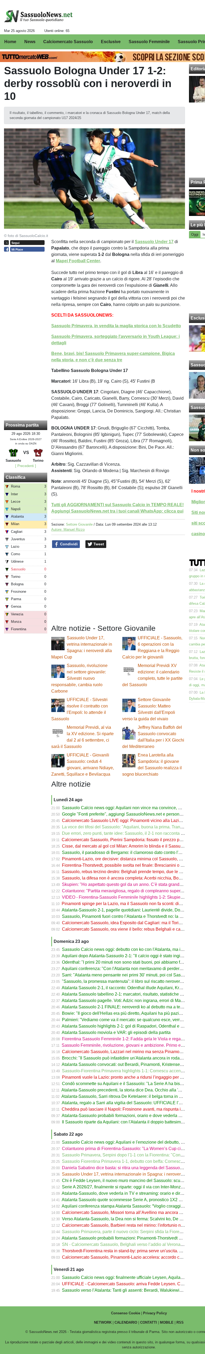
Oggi (194, 234)
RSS (180, 1322)
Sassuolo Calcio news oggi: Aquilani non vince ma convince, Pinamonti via (133, 807)
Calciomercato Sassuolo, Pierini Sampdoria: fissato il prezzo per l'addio (129, 839)
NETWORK (103, 1322)
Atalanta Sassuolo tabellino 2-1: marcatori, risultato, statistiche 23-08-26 (129, 994)
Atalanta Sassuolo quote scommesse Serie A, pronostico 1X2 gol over (128, 1199)
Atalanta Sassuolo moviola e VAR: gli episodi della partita (116, 1032)
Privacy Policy (155, 1313)
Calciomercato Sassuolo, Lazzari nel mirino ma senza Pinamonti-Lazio (129, 1051)
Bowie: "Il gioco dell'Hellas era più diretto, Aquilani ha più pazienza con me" (133, 1013)
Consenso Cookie (125, 1313)
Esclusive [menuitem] (111, 41)
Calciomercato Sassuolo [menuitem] (68, 41)
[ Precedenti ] (25, 466)
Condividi (68, 544)
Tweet (98, 544)
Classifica (15, 477)
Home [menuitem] (10, 41)
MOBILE (167, 1322)
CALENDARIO (126, 1322)
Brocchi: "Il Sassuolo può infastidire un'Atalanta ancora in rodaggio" (126, 1058)
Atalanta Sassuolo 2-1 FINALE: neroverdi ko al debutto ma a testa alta (128, 1007)
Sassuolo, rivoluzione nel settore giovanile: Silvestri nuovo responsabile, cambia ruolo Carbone (79, 678)
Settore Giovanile (79, 524)
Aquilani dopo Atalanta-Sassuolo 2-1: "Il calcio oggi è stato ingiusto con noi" (133, 956)
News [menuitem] (30, 41)
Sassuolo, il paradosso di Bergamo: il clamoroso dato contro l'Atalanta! (128, 852)
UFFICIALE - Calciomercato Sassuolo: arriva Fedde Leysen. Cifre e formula (133, 1284)
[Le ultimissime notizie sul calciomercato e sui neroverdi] (38, 16)
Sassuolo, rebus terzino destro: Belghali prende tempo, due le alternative (130, 871)
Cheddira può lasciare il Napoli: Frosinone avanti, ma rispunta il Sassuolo (131, 1109)
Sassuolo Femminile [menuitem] (149, 41)
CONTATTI (148, 1322)
